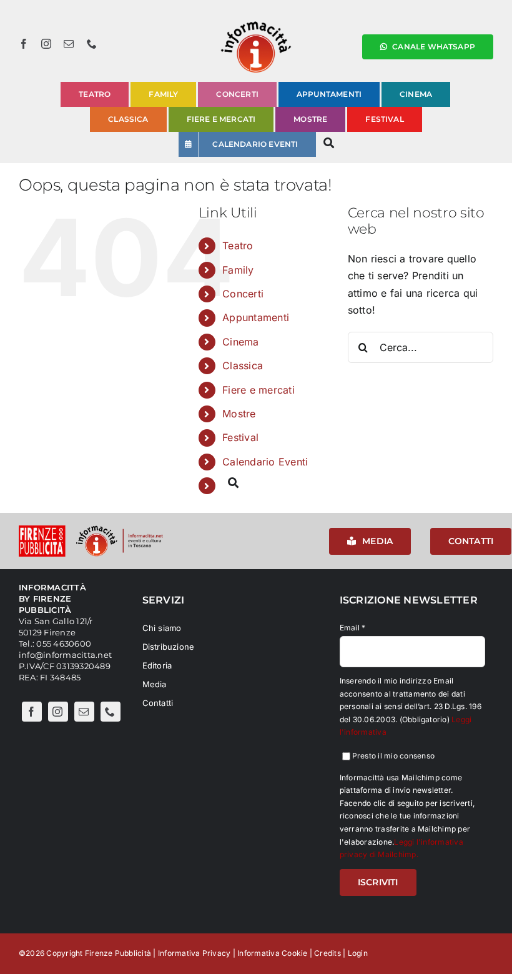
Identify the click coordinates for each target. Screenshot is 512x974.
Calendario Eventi (265, 461)
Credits (327, 953)
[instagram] (46, 44)
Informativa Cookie (272, 953)
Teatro (237, 245)
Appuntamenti (255, 317)
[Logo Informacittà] (256, 23)
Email (353, 627)
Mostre (238, 413)
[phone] (92, 44)
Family (238, 270)
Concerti (242, 293)
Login (358, 953)
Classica (242, 365)
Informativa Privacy (194, 953)
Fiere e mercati (258, 390)
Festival (240, 437)
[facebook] (24, 44)
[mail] (69, 44)
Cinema (240, 341)
